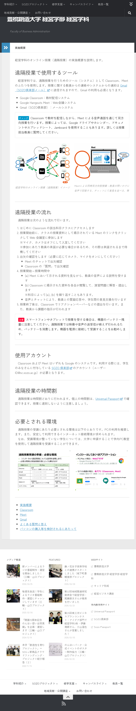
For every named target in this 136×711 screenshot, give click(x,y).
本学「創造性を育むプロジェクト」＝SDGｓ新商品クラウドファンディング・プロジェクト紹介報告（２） (33, 653)
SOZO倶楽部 (101, 619)
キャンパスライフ (80, 4)
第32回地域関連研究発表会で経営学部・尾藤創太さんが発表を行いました (76, 597)
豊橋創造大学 (101, 566)
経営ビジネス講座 (104, 593)
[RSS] (63, 703)
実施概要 (26, 505)
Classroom (26, 510)
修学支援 (57, 4)
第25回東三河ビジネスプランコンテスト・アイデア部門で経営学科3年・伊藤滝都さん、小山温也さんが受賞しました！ (76, 623)
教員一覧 (103, 4)
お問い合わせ (43, 13)
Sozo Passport (102, 627)
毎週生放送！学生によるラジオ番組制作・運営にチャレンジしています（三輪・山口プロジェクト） (33, 600)
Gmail (23, 519)
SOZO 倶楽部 (60, 368)
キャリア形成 (101, 585)
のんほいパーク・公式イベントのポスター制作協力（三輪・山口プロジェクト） (76, 650)
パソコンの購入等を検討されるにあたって (48, 529)
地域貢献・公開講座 (16, 13)
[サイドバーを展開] (6, 48)
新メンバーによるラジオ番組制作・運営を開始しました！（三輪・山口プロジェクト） (33, 573)
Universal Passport (108, 398)
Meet (23, 514)
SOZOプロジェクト (33, 4)
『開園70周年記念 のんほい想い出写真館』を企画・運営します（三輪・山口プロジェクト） (33, 626)
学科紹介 (9, 4)
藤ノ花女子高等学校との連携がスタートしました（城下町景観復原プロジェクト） (76, 573)
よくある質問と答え (33, 524)
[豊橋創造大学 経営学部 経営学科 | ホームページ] (48, 19)
